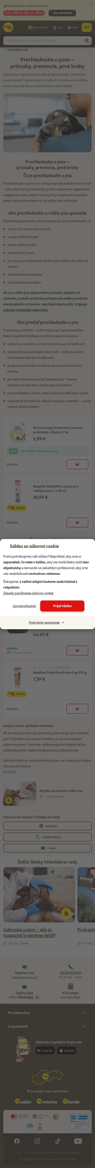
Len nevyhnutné (24, 606)
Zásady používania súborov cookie (28, 593)
